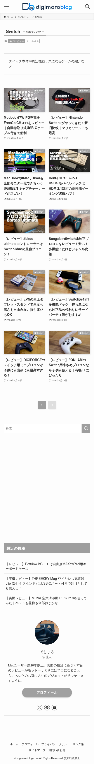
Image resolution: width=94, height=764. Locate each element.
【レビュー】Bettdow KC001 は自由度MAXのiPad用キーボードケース (45, 566)
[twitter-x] (39, 707)
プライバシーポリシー (55, 744)
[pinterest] (47, 707)
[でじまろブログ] (47, 6)
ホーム (14, 744)
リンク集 (78, 744)
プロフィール (47, 692)
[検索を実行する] (86, 428)
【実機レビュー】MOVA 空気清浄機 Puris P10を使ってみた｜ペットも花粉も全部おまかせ (46, 600)
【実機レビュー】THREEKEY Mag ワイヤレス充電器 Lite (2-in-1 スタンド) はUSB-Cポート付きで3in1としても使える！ (46, 583)
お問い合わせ (56, 750)
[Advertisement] (47, 488)
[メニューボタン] (6, 6)
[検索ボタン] (87, 6)
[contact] (54, 707)
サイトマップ (37, 750)
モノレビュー (16, 41)
